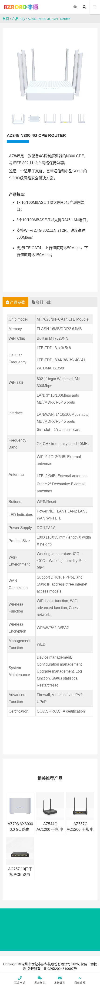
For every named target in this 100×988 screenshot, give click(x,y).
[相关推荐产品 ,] (80, 806)
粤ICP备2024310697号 (59, 969)
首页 (6, 19)
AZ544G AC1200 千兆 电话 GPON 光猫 (50, 829)
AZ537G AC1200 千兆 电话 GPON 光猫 (80, 829)
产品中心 (18, 19)
